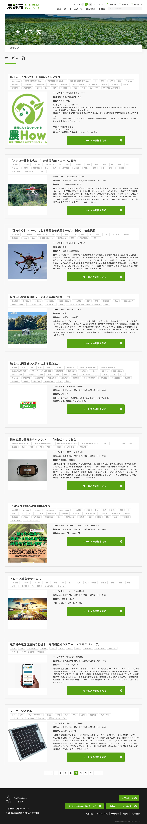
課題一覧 (61, 8)
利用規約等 (136, 813)
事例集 (102, 8)
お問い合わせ (127, 798)
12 (81, 772)
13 (86, 772)
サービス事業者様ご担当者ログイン (83, 806)
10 (71, 772)
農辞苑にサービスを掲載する (121, 806)
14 (91, 772)
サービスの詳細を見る (94, 140)
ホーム (123, 31)
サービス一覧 (76, 8)
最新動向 (90, 8)
